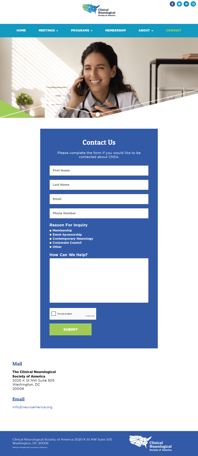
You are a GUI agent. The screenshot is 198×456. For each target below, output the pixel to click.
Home (21, 30)
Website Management (21, 447)
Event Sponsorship (67, 234)
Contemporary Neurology (73, 238)
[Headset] (193, 4)
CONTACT (173, 30)
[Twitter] (179, 4)
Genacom (43, 447)
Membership (62, 230)
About (144, 30)
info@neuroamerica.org (32, 407)
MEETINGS (47, 30)
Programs (80, 30)
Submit (70, 329)
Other (57, 247)
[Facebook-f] (172, 4)
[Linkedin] (186, 4)
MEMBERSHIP (115, 30)
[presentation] (73, 314)
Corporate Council (67, 242)
